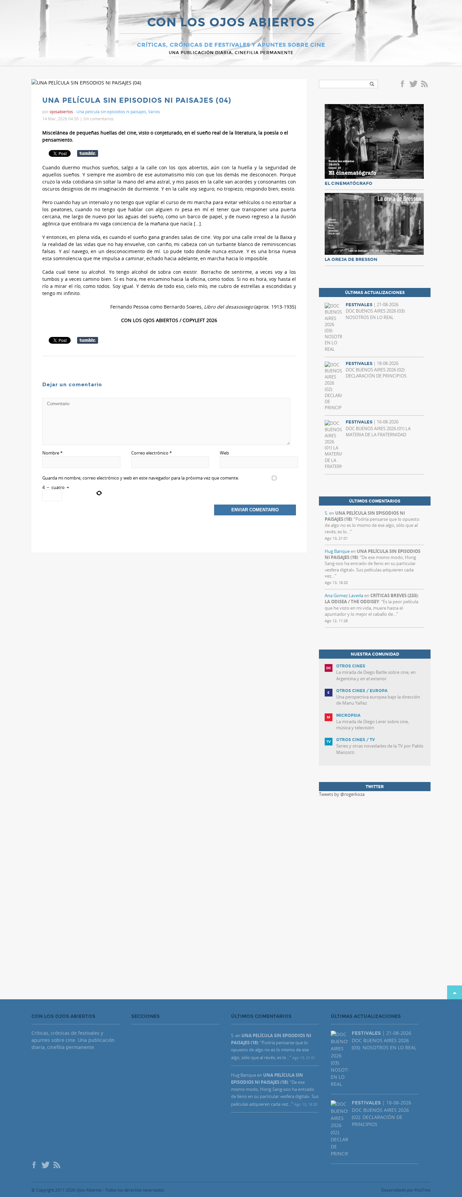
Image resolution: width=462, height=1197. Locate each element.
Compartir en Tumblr (87, 153)
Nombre (52, 453)
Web (224, 453)
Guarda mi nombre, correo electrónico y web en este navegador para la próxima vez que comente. (140, 478)
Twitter (413, 84)
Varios (154, 111)
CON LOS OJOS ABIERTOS (231, 23)
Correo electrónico (151, 453)
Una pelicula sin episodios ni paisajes (111, 111)
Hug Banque (337, 551)
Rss (425, 84)
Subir (454, 992)
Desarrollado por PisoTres (406, 1190)
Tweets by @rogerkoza (342, 794)
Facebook (403, 84)
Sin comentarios (98, 118)
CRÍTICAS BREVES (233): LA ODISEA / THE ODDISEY (372, 598)
